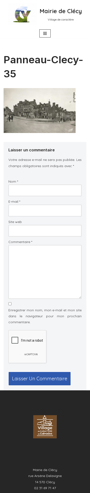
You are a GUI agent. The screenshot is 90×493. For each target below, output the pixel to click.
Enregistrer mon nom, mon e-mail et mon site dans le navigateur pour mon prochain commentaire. (45, 316)
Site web (15, 222)
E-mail (14, 201)
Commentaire (20, 242)
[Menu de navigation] (45, 33)
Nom (13, 181)
